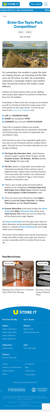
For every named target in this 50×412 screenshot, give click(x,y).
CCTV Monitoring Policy (35, 402)
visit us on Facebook (21, 110)
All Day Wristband (26, 227)
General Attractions (13, 221)
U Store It (28, 32)
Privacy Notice (11, 402)
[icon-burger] (46, 3)
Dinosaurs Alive (27, 211)
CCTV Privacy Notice (22, 402)
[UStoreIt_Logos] (11, 3)
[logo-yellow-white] (25, 311)
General (21, 32)
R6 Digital (43, 406)
